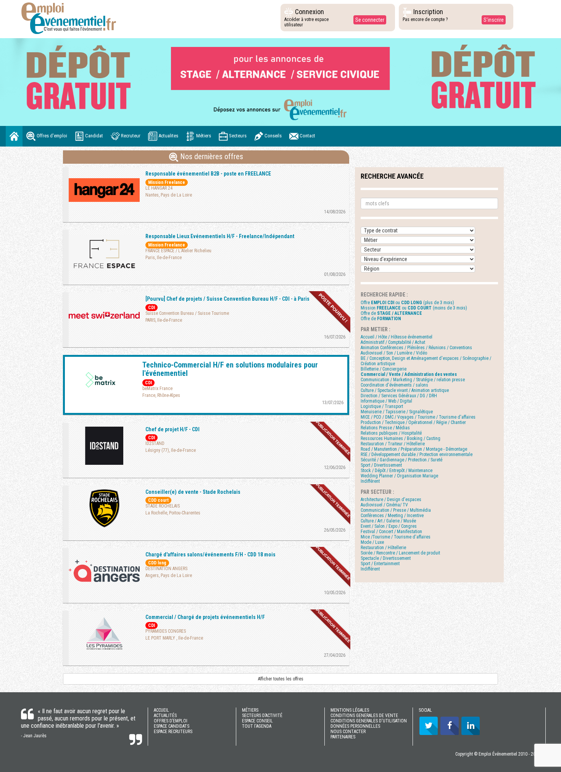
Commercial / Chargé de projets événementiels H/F (205, 617)
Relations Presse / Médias (385, 427)
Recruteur (130, 136)
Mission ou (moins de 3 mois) (414, 308)
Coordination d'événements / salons (394, 385)
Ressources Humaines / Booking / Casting (400, 438)
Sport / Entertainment (380, 563)
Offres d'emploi (51, 136)
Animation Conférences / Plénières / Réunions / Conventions (416, 347)
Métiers (203, 136)
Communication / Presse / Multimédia (396, 510)
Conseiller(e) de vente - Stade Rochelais (192, 492)
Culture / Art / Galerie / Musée (388, 521)
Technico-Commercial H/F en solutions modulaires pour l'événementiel (230, 369)
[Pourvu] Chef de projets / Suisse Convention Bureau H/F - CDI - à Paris (227, 299)
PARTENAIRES (342, 737)
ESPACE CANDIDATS (171, 726)
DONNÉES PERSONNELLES (355, 726)
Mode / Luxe (372, 542)
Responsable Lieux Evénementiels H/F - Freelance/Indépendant (219, 236)
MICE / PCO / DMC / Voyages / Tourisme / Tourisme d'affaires (418, 417)
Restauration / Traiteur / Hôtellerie (393, 443)
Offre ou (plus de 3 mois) (407, 302)
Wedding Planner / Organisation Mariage (399, 476)
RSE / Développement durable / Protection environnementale (416, 454)
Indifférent (370, 481)
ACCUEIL (161, 710)
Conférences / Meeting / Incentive (392, 515)
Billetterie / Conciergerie (383, 369)
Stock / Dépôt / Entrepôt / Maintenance (396, 470)
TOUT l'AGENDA (256, 726)
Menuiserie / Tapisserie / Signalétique (397, 411)
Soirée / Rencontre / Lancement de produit (400, 553)
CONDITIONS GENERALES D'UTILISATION (368, 721)
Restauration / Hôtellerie (383, 547)
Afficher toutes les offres (280, 679)
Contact (306, 136)
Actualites (167, 136)
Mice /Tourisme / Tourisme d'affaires (395, 537)
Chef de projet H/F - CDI (172, 429)
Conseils (272, 136)
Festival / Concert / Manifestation (391, 531)
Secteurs (237, 136)
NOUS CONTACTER (348, 731)
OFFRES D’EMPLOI (170, 721)
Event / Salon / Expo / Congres (389, 526)
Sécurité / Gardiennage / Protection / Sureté (401, 460)
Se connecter (369, 20)
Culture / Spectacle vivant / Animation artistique (405, 390)
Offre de (391, 313)
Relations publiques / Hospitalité (391, 433)
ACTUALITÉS (165, 715)
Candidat (93, 136)
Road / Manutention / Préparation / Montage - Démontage (414, 449)
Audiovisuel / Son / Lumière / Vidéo (394, 353)
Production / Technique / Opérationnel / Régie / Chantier (413, 422)
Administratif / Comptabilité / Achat (393, 342)
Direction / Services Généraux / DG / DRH (399, 395)
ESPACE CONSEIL (257, 721)
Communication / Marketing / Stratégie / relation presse (413, 379)
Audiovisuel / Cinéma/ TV (384, 505)
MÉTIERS (250, 710)
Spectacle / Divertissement (386, 558)
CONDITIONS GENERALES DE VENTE (364, 715)
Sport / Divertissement (381, 465)
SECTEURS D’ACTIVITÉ (262, 715)
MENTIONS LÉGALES (349, 710)
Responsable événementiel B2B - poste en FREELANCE (208, 174)
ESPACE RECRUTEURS (173, 731)
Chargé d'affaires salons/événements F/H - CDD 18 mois (210, 554)
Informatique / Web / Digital (386, 401)
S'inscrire (494, 20)
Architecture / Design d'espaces (391, 499)
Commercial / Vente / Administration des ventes (409, 374)
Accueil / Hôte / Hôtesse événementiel (396, 337)
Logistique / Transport (382, 406)
